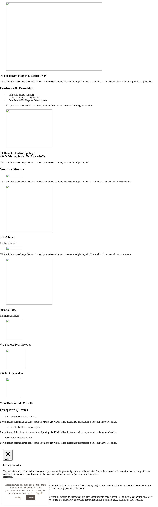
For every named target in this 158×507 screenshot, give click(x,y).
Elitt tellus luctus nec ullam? (18, 437)
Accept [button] (31, 497)
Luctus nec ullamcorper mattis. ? (20, 416)
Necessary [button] (8, 476)
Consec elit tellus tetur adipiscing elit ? (23, 427)
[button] (79, 416)
